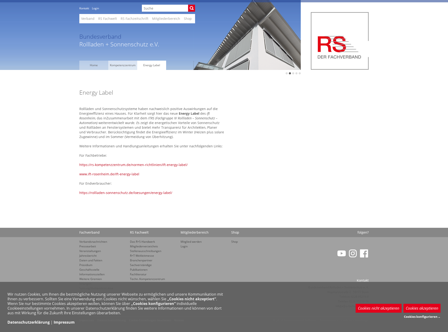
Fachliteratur (138, 274)
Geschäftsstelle (89, 270)
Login (95, 8)
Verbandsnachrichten (93, 242)
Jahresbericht (88, 256)
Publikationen (138, 270)
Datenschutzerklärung (28, 322)
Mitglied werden (191, 242)
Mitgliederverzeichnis (144, 246)
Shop (188, 18)
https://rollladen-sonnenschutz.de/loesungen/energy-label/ (125, 192)
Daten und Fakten (90, 260)
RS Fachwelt (107, 18)
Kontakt (84, 8)
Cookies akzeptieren (422, 308)
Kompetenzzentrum (123, 65)
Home (94, 65)
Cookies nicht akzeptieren (378, 308)
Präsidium (85, 265)
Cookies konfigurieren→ (422, 317)
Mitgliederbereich (166, 18)
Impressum (64, 322)
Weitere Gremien (90, 279)
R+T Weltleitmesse (142, 256)
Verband (87, 18)
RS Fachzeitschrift (134, 18)
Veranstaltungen (90, 251)
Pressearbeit (87, 246)
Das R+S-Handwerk (142, 242)
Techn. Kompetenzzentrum (147, 279)
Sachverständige (141, 265)
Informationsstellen (92, 274)
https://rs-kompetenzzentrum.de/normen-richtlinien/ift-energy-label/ (133, 165)
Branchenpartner (141, 260)
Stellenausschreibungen (145, 251)
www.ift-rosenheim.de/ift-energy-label (109, 174)
